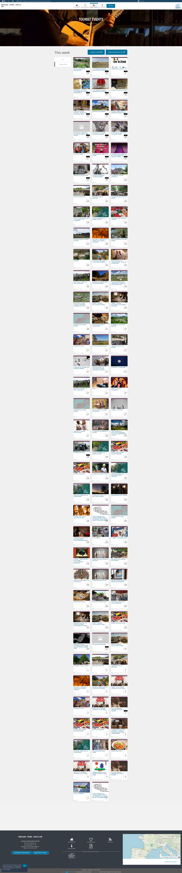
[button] (81, 67)
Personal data (90, 869)
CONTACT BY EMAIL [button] (41, 852)
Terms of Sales (97, 869)
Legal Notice (84, 869)
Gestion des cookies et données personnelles (11, 870)
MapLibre (176, 857)
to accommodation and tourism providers (84, 871)
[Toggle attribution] (179, 857)
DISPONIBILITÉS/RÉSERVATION (22, 852)
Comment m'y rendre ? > (171, 861)
